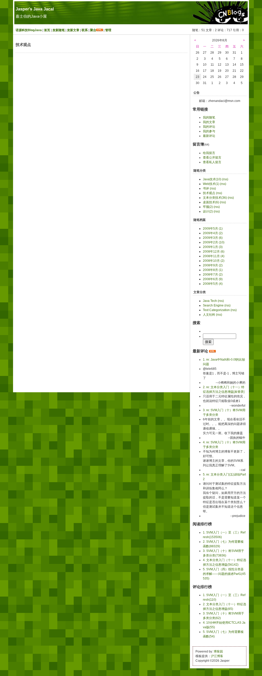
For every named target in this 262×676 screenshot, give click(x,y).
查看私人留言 (212, 162)
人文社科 (209, 314)
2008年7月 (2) (213, 274)
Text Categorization (216, 310)
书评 (206, 188)
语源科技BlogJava (29, 30)
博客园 (218, 651)
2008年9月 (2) (213, 265)
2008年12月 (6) (213, 251)
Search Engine (213, 305)
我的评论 (209, 126)
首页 (47, 30)
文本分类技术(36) (215, 197)
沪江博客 (217, 656)
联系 (85, 30)
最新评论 (209, 136)
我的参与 (209, 131)
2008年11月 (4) (213, 256)
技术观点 (209, 193)
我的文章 (209, 122)
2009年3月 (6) (213, 238)
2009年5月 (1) (213, 228)
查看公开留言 (212, 157)
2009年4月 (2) (213, 233)
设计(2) (208, 211)
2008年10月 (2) (213, 261)
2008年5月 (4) (213, 284)
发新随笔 (58, 30)
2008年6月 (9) (213, 279)
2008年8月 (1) (213, 270)
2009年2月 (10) (213, 242)
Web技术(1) (211, 184)
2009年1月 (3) (213, 247)
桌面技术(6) (211, 202)
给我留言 (209, 153)
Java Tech (210, 301)
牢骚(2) (208, 207)
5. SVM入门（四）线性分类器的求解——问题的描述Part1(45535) (224, 573)
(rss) (225, 179)
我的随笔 (209, 117)
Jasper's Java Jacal (35, 9)
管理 (108, 30)
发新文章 (73, 30)
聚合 (93, 30)
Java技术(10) (212, 179)
